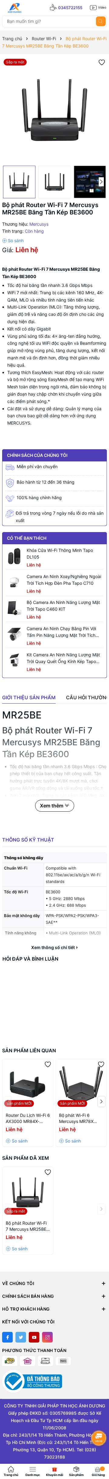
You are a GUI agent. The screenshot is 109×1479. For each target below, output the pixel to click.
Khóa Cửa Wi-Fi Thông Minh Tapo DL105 (60, 553)
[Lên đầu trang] (99, 1454)
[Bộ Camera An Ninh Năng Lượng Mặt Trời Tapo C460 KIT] (14, 608)
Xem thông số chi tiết (53, 947)
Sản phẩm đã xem (25, 1158)
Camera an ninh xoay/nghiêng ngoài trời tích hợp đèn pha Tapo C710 (64, 580)
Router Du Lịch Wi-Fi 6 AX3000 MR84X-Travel (28, 1118)
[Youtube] (34, 1337)
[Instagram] (47, 1337)
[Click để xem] (54, 110)
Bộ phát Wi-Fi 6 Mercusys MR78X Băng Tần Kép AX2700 (76, 1118)
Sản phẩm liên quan (29, 1050)
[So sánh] (13, 240)
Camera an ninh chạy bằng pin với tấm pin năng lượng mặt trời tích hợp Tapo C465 (61, 632)
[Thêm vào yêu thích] (102, 62)
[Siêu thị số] (29, 8)
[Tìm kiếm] (101, 21)
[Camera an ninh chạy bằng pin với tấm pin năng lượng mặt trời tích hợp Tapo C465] (14, 634)
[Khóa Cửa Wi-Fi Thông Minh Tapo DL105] (14, 556)
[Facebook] (7, 1337)
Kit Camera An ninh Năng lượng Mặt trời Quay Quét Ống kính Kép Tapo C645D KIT (63, 658)
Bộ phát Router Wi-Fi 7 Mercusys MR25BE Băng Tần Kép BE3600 (26, 1226)
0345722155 (70, 7)
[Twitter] (20, 1337)
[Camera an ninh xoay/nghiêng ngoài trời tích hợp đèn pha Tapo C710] (14, 582)
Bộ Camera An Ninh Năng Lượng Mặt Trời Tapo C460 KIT (63, 606)
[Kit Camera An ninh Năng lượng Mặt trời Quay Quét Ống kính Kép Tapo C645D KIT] (14, 660)
